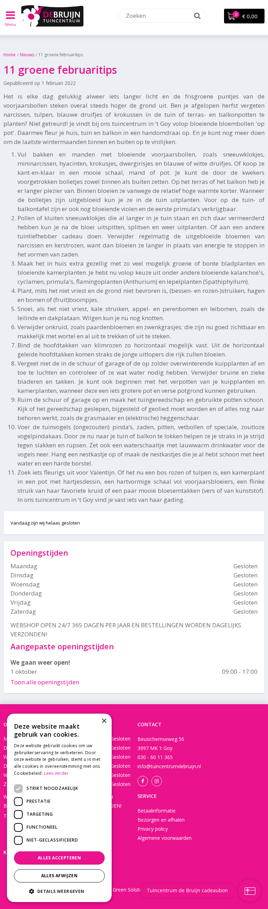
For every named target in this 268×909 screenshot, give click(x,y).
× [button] (103, 721)
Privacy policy (152, 828)
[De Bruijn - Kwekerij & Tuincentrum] (52, 15)
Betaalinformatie (156, 810)
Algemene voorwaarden (164, 838)
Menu (10, 24)
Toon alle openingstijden (44, 682)
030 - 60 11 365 (155, 757)
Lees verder (56, 773)
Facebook (142, 781)
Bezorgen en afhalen (161, 819)
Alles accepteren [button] (59, 858)
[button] (59, 891)
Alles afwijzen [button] (59, 876)
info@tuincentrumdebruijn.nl (169, 766)
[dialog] (59, 808)
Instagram (156, 781)
